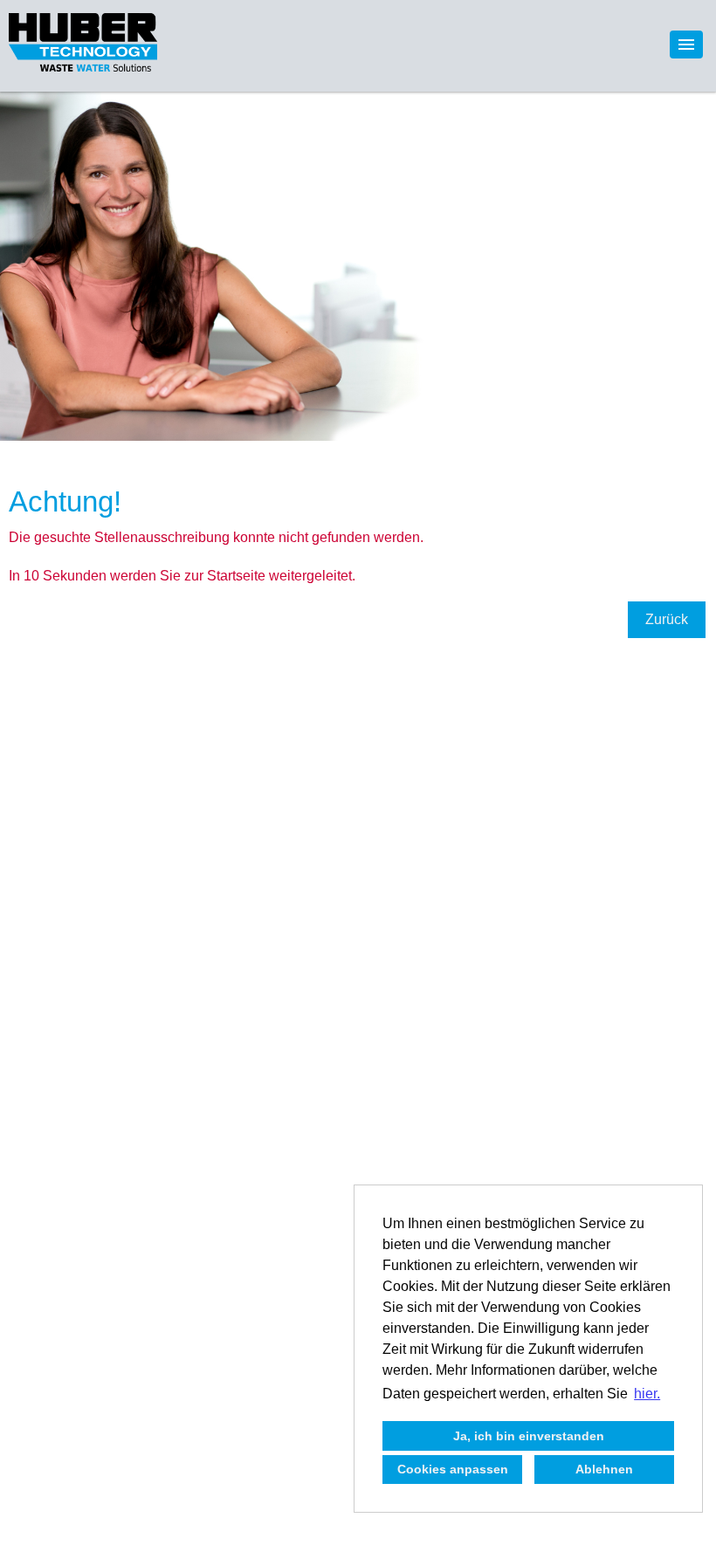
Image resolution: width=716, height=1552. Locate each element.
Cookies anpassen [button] (452, 1469)
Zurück (666, 619)
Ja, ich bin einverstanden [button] (528, 1436)
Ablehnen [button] (604, 1469)
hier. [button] (647, 1393)
